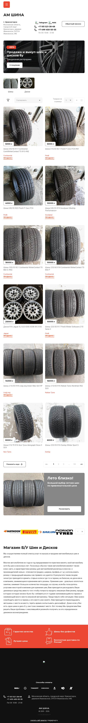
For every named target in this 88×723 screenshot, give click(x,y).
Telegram (43, 22)
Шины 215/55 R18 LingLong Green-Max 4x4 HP (22, 386)
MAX (54, 22)
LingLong (6, 393)
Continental (7, 156)
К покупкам (15, 65)
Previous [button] (77, 531)
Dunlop (47, 452)
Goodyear (48, 215)
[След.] (81, 464)
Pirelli (47, 156)
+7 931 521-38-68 (46, 26)
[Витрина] (82, 100)
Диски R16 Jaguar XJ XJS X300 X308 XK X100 (22, 327)
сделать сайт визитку (38, 720)
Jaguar (6, 333)
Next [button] (82, 531)
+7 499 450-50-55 (47, 29)
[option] (44, 57)
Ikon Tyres (7, 452)
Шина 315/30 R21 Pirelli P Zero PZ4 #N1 (62, 149)
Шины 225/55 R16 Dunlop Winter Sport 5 (61, 445)
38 (74, 464)
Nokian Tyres (50, 393)
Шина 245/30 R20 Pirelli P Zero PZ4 (18, 208)
